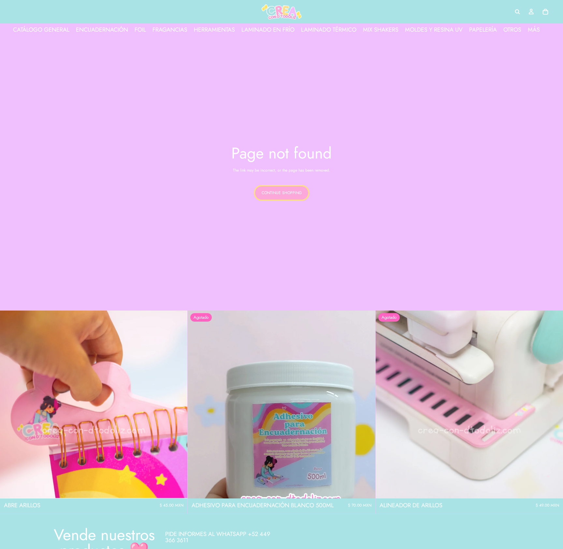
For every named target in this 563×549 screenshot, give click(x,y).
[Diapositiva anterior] (10, 404)
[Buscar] (517, 12)
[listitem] (534, 30)
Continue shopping (282, 193)
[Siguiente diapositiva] (177, 404)
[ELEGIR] (177, 488)
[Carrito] (545, 12)
